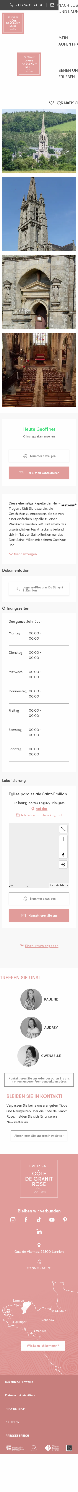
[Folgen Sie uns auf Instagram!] (13, 1220)
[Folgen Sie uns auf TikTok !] (39, 1220)
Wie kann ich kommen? (43, 1346)
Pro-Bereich (15, 1409)
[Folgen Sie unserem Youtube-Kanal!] (52, 1220)
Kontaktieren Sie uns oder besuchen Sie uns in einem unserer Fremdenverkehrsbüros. (39, 1079)
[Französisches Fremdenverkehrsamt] (52, 1448)
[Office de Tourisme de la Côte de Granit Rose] (29, 60)
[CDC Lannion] (14, 1448)
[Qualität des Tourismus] (34, 1448)
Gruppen (12, 1422)
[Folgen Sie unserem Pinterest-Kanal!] (65, 1220)
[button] (59, 103)
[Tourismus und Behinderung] (69, 1448)
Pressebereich (17, 1436)
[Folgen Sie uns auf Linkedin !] (39, 1232)
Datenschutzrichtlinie (20, 1395)
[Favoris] (52, 103)
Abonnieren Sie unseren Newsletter (39, 1136)
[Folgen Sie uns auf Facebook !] (26, 1220)
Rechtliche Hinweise (19, 1382)
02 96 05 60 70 (39, 1268)
